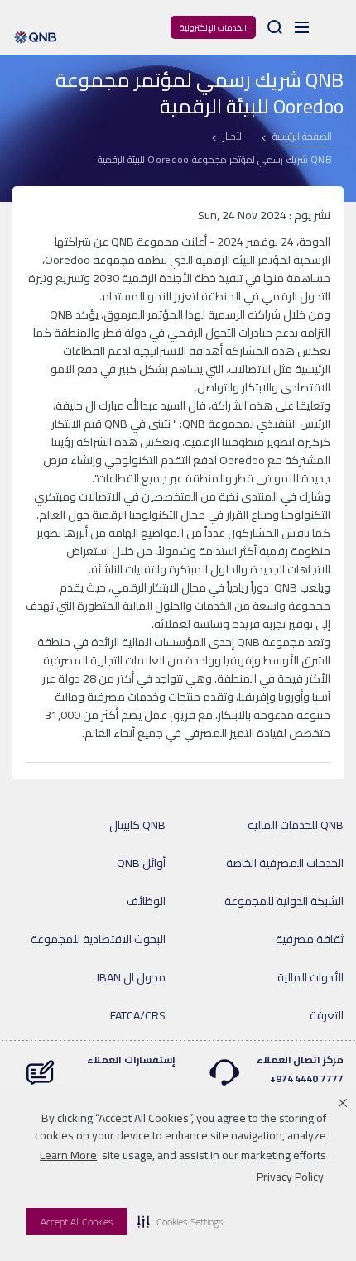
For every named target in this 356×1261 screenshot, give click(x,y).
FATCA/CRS (138, 1015)
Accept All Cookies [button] (77, 1221)
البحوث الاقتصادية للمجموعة (98, 939)
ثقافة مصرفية (310, 939)
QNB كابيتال (137, 825)
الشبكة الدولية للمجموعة (284, 901)
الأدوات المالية (310, 977)
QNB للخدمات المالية (296, 825)
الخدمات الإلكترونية (213, 28)
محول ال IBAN (131, 977)
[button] (180, 1221)
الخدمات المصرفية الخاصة (285, 863)
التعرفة (327, 1015)
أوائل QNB (141, 863)
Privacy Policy (290, 1176)
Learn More (68, 1155)
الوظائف (146, 901)
